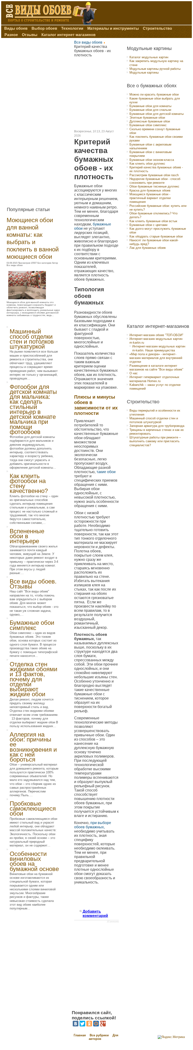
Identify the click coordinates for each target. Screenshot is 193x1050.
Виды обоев (16, 28)
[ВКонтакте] (75, 1023)
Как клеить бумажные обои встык (153, 221)
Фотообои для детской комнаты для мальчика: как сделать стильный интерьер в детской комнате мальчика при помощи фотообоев (33, 409)
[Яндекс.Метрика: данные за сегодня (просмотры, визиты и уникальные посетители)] (171, 1037)
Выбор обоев (44, 28)
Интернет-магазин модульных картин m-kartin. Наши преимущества (158, 348)
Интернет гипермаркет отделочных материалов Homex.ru (154, 379)
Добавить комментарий (95, 913)
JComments (113, 922)
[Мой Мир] (96, 1023)
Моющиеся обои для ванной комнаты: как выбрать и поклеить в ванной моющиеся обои (33, 238)
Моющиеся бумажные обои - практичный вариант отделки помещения (150, 198)
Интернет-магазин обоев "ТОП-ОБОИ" (156, 335)
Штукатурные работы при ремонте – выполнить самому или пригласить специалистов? (155, 441)
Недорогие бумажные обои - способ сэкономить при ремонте (154, 180)
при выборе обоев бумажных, (92, 825)
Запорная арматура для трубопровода (156, 426)
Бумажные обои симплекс (32, 625)
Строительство (157, 28)
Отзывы (29, 35)
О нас (133, 373)
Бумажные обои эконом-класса (151, 160)
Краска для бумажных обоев (149, 190)
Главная (80, 1035)
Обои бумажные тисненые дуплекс (154, 186)
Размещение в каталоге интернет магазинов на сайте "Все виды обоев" (156, 367)
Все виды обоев (88, 42)
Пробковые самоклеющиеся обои (33, 808)
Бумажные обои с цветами (148, 225)
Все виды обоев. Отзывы (33, 584)
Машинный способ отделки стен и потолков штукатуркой (32, 339)
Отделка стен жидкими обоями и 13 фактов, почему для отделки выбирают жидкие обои (33, 679)
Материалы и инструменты (113, 28)
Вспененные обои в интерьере (27, 536)
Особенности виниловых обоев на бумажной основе (34, 861)
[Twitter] (82, 1023)
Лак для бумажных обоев (147, 248)
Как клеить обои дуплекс (147, 163)
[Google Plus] (103, 1023)
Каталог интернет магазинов (68, 35)
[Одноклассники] (89, 1023)
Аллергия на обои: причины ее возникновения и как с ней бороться (33, 747)
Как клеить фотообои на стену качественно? (29, 483)
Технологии (72, 28)
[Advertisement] (37, 120)
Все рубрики (100, 1035)
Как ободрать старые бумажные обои (156, 236)
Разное (11, 35)
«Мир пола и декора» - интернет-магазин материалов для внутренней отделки (155, 358)
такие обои (106, 472)
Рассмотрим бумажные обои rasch (154, 175)
